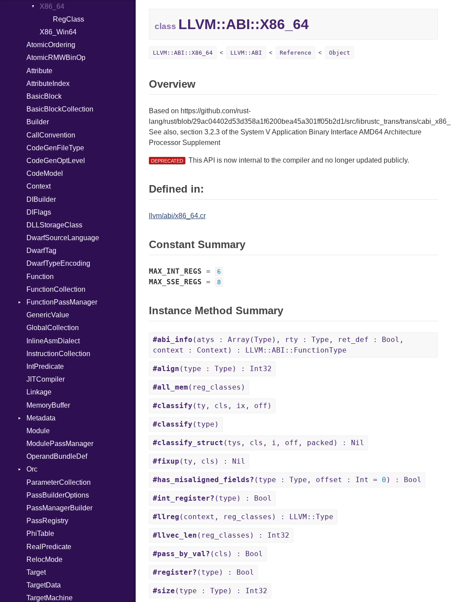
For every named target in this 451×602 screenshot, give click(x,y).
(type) (186, 424)
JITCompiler (45, 379)
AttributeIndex (48, 83)
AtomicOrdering (50, 44)
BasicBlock (44, 96)
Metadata (40, 418)
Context (38, 186)
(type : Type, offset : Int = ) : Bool (287, 480)
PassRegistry (47, 520)
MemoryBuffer (48, 405)
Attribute (39, 70)
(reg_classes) (199, 387)
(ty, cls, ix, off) (212, 405)
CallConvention (50, 135)
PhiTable (40, 533)
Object (339, 52)
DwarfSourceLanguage (62, 238)
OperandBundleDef (56, 456)
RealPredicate (48, 546)
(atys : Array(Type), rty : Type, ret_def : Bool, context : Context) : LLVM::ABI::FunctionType (278, 344)
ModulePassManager (59, 443)
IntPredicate (45, 366)
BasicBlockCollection (59, 109)
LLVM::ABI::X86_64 (183, 52)
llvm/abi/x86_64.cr (177, 215)
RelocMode (44, 559)
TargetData (43, 585)
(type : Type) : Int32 (212, 368)
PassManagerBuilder (59, 508)
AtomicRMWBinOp (55, 57)
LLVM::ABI (246, 52)
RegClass (68, 19)
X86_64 (52, 6)
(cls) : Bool (208, 554)
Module (38, 431)
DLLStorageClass (54, 225)
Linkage (39, 392)
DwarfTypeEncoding (58, 263)
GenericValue (47, 315)
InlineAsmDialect (53, 341)
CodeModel (44, 173)
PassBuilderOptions (57, 495)
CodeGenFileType (55, 148)
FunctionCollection (55, 289)
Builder (37, 122)
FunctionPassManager (61, 302)
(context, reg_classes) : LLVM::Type (243, 517)
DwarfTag (41, 250)
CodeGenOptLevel (55, 160)
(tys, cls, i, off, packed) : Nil (258, 442)
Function (40, 276)
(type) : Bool (212, 498)
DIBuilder (41, 199)
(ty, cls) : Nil (199, 461)
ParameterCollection (58, 482)
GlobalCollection (52, 327)
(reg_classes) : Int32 (221, 535)
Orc (31, 469)
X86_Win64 (58, 32)
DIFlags (38, 212)
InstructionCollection (58, 353)
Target (36, 572)
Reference (295, 52)
